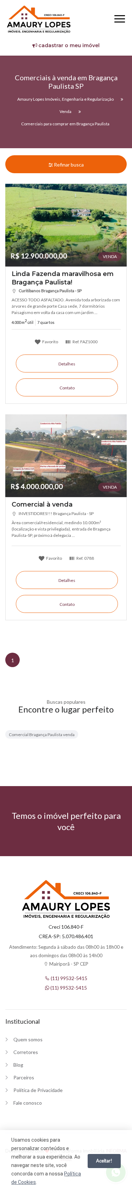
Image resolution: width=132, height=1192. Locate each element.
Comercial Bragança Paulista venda (42, 734)
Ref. (85, 341)
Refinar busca (68, 165)
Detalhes (66, 363)
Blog (18, 1065)
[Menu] (119, 20)
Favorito (50, 341)
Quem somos (28, 1039)
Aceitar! (104, 1160)
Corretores (25, 1052)
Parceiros (23, 1077)
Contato (67, 387)
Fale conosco (27, 1103)
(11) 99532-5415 (68, 978)
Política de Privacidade (38, 1090)
